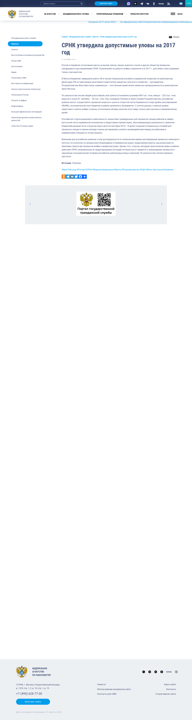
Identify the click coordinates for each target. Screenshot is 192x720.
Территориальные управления (109, 14)
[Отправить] (85, 177)
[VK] (147, 3)
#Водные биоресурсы (102, 169)
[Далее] (161, 203)
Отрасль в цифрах (19, 100)
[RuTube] (161, 3)
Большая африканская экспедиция (26, 112)
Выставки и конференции (22, 83)
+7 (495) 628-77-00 (29, 693)
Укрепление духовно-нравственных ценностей (26, 118)
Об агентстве (50, 14)
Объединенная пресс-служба (76, 14)
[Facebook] (80, 177)
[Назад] (30, 203)
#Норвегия (168, 169)
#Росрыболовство (130, 169)
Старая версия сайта (165, 694)
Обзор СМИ (16, 61)
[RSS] (168, 3)
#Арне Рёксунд (69, 169)
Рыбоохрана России (20, 95)
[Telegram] (141, 3)
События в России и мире (22, 126)
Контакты (171, 689)
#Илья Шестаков (154, 169)
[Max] (128, 3)
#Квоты (117, 169)
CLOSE (188, 3)
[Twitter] (76, 177)
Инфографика (17, 106)
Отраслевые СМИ (18, 78)
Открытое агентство (139, 14)
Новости (15, 44)
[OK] (154, 3)
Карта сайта (170, 684)
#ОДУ (143, 169)
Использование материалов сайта (114, 689)
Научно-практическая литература (25, 89)
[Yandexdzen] (135, 3)
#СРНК (88, 169)
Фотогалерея (16, 66)
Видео (13, 72)
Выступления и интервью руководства (27, 55)
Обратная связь (106, 3)
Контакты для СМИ (106, 694)
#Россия (81, 169)
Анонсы (14, 49)
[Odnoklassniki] (64, 177)
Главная (65, 37)
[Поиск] (81, 4)
